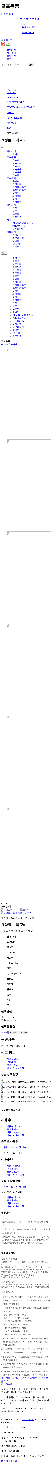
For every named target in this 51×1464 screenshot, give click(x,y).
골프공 (15, 175)
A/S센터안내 (18, 229)
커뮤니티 (11, 232)
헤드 (14, 211)
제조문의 (17, 247)
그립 (14, 208)
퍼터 (14, 199)
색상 (3, 1017)
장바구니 (11, 53)
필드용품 (17, 172)
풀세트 (15, 181)
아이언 (15, 193)
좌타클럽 (17, 202)
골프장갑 (17, 166)
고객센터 (34, 1378)
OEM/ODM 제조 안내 (23, 223)
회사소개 (11, 151)
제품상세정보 (13, 1059)
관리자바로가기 (9, 1461)
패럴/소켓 (17, 217)
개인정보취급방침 (10, 1378)
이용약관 (24, 1378)
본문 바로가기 (8, 14)
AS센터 (16, 244)
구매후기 (12, 1062)
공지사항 (17, 235)
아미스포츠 (28, 1419)
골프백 (15, 160)
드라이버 (17, 184)
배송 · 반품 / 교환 (15, 1068)
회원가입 (11, 56)
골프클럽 (11, 178)
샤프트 (15, 214)
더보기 (25, 1147)
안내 (9, 220)
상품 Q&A (13, 1065)
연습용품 (17, 169)
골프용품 (11, 157)
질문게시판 (18, 238)
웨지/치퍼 (17, 196)
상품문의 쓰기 (11, 1187)
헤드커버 (17, 163)
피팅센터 (11, 205)
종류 (3, 1020)
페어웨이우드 (19, 187)
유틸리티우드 (19, 190)
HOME (4, 344)
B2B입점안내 (19, 226)
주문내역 (11, 50)
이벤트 (15, 241)
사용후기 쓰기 (11, 1147)
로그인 (10, 59)
